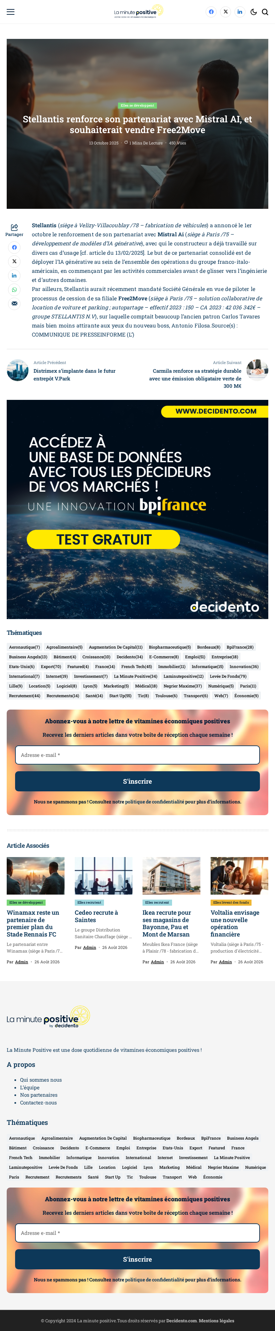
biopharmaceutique (170, 647)
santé (94, 695)
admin (21, 961)
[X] (225, 11)
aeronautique (24, 647)
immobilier (171, 666)
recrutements (63, 695)
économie (246, 695)
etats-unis (22, 666)
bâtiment (65, 656)
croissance (96, 656)
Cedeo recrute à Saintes (96, 916)
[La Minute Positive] (137, 11)
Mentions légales (216, 1321)
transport (196, 695)
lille (15, 685)
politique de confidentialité (154, 801)
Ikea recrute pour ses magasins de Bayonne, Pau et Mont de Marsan (167, 923)
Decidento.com (181, 1321)
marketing (116, 685)
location (39, 685)
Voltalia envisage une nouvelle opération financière (235, 923)
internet (57, 676)
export (51, 666)
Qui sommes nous (41, 1079)
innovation (244, 666)
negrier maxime (183, 685)
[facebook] (211, 11)
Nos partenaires (38, 1094)
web (221, 695)
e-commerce (164, 656)
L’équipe (30, 1087)
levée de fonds (228, 676)
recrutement (24, 695)
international (24, 676)
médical (146, 685)
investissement (91, 676)
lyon (90, 685)
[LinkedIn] (239, 11)
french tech (136, 666)
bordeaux (208, 647)
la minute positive (135, 676)
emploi (195, 656)
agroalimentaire (64, 647)
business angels (28, 656)
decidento (130, 656)
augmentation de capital (116, 647)
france (105, 666)
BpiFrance (240, 647)
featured (78, 666)
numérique (221, 685)
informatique (207, 666)
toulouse (166, 695)
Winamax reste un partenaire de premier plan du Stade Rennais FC (33, 923)
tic (143, 695)
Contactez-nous (38, 1102)
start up (120, 695)
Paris (248, 685)
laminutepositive (184, 676)
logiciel (67, 685)
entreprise (225, 656)
